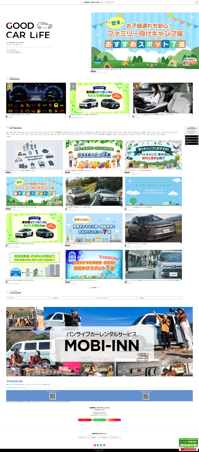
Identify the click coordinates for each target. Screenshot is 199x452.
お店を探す (187, 138)
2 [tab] (189, 72)
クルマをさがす (188, 136)
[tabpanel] (145, 40)
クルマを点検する (188, 141)
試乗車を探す (94, 437)
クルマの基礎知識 (54, 297)
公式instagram (112, 419)
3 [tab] (190, 72)
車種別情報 (141, 297)
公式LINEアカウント (98, 419)
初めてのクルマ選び (10, 297)
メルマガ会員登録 (83, 419)
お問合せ (187, 143)
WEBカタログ (83, 437)
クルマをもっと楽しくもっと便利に (101, 297)
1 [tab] (188, 72)
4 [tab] (191, 72)
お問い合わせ (115, 437)
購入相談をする (105, 437)
